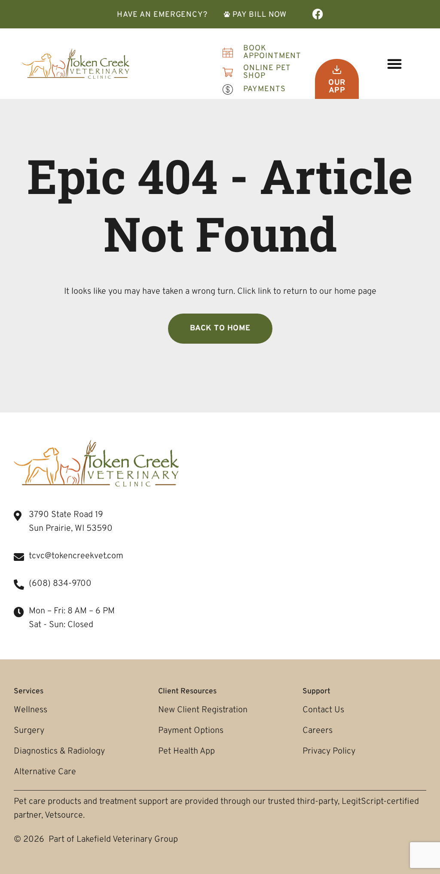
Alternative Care (45, 772)
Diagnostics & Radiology (59, 751)
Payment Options (190, 730)
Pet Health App (186, 751)
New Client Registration (203, 710)
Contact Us (323, 710)
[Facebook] (317, 14)
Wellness (30, 710)
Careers (317, 730)
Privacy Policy (328, 751)
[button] (394, 63)
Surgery (29, 730)
